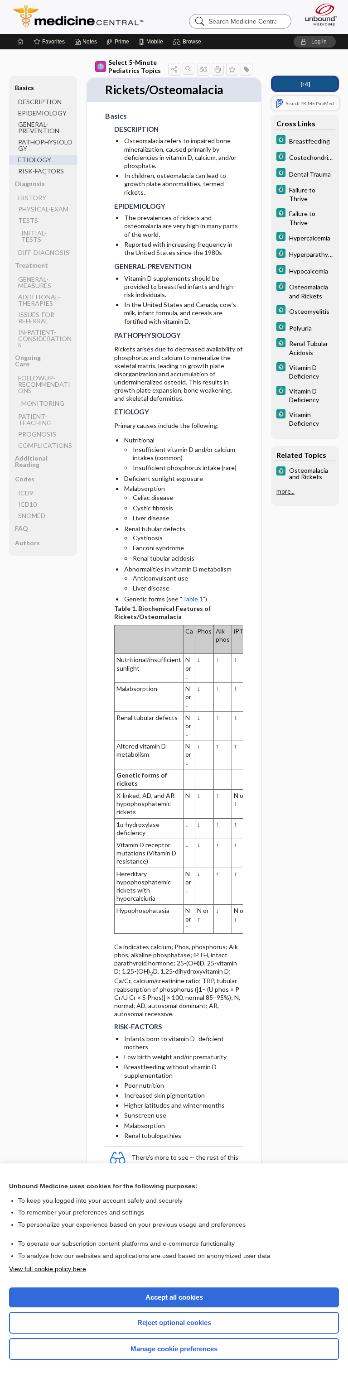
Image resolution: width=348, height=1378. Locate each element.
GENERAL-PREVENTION (38, 127)
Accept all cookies (174, 1297)
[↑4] (305, 84)
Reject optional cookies (174, 1322)
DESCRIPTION (40, 102)
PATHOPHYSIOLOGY (45, 145)
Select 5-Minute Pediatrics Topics (134, 66)
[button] (188, 41)
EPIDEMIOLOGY (42, 113)
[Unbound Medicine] (318, 14)
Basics (24, 87)
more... (285, 491)
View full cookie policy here (47, 1268)
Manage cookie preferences (174, 1349)
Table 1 (193, 599)
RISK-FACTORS (41, 171)
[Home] (20, 41)
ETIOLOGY (34, 159)
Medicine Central (83, 17)
